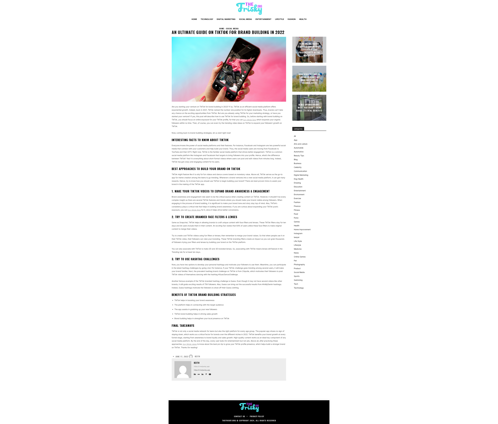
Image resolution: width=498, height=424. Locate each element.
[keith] (191, 356)
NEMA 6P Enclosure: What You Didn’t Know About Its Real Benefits (309, 107)
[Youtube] (210, 374)
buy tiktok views (190, 344)
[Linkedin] (202, 374)
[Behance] (195, 374)
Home (221, 28)
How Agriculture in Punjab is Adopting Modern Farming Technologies (309, 79)
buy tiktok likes (194, 210)
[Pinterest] (206, 374)
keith (197, 356)
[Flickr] (199, 374)
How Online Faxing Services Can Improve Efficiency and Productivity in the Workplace (309, 49)
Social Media (232, 28)
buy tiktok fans (249, 120)
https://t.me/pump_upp (202, 366)
